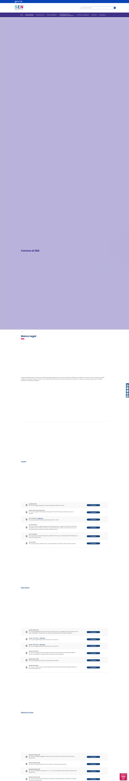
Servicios (94, 15)
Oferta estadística (51, 15)
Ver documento (93, 505)
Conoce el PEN (40, 15)
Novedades (102, 15)
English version (40, 518)
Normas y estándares (83, 15)
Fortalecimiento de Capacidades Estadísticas (66, 14)
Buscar (115, 8)
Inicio (21, 15)
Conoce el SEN (29, 15)
